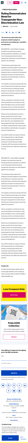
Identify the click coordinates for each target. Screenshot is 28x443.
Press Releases (10, 9)
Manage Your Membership (14, 399)
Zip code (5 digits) (9, 363)
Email (5, 356)
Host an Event (14, 420)
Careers (14, 410)
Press (14, 415)
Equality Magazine (14, 404)
